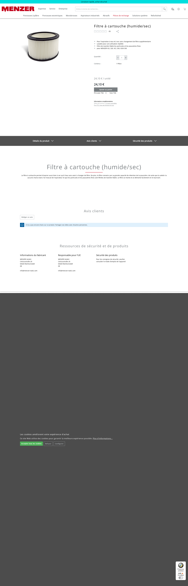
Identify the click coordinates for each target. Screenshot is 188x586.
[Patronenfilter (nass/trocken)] (42, 47)
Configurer (59, 444)
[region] (42, 48)
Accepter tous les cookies (31, 444)
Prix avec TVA (99, 93)
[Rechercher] (164, 9)
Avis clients (92, 141)
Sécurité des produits (142, 141)
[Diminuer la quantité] (117, 57)
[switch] (106, 93)
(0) (110, 31)
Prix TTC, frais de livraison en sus (104, 105)
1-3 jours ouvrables (111, 103)
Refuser (48, 444)
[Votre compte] (178, 9)
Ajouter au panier (105, 90)
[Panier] (185, 9)
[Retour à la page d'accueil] (18, 9)
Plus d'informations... (103, 438)
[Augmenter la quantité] (125, 57)
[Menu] (184, 562)
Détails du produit (41, 141)
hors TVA (113, 93)
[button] (117, 31)
